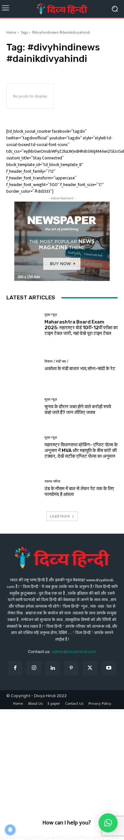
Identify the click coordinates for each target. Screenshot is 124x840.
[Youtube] (109, 668)
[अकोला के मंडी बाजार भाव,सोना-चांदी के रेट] (23, 365)
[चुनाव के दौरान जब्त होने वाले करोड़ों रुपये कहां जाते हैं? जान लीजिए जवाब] (23, 406)
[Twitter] (90, 668)
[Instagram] (34, 668)
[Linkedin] (52, 668)
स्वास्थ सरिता (52, 481)
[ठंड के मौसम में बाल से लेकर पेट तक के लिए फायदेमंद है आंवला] (23, 488)
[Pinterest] (71, 668)
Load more (60, 516)
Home (11, 32)
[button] (108, 822)
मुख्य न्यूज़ (51, 315)
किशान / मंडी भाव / (56, 361)
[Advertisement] (62, 774)
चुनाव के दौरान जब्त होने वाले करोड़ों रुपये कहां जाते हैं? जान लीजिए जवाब (78, 409)
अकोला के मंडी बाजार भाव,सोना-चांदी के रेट (80, 368)
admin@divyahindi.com (74, 651)
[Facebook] (15, 668)
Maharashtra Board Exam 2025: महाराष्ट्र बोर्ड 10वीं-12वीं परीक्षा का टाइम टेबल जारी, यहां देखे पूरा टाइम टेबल (81, 327)
